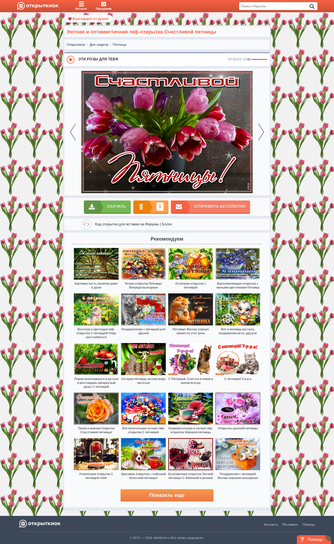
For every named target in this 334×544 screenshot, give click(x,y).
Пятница (119, 44)
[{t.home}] (40, 523)
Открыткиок (76, 44)
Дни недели (98, 44)
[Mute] (248, 59)
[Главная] (38, 6)
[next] (261, 132)
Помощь (309, 524)
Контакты (271, 524)
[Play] (71, 60)
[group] (167, 59)
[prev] (73, 132)
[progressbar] (259, 59)
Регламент (290, 524)
